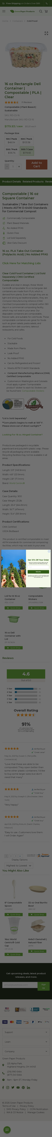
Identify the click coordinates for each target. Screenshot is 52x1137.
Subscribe (38, 571)
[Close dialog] (49, 551)
